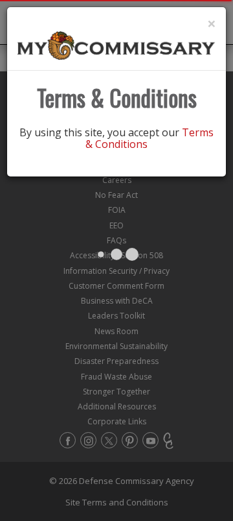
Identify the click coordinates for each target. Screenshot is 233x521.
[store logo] (116, 45)
